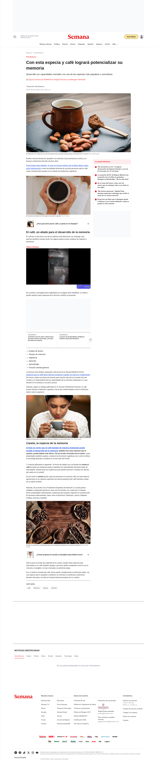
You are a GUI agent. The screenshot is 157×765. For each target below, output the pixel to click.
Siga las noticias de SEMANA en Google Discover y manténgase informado (56, 79)
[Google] (15, 752)
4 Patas (43, 724)
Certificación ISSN (80, 720)
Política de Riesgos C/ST (82, 712)
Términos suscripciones (82, 708)
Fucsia (43, 720)
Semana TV (45, 704)
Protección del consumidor (107, 700)
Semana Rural (62, 712)
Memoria (37, 588)
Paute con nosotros (129, 716)
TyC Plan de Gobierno (81, 724)
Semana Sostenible (63, 724)
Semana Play (45, 700)
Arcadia (43, 712)
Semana (29, 53)
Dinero (43, 708)
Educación (60, 700)
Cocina (59, 716)
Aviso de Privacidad (22, 757)
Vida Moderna (38, 53)
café (28, 588)
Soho (43, 716)
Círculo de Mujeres (63, 720)
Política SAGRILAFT (80, 716)
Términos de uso (79, 700)
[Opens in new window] (20, 752)
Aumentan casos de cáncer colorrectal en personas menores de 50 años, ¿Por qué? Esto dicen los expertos (41, 338)
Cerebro (54, 588)
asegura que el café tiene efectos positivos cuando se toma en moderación (58, 375)
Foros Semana (62, 704)
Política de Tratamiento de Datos (85, 704)
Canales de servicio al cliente (133, 709)
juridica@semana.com (105, 713)
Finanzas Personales (64, 708)
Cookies (125, 720)
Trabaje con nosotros (130, 712)
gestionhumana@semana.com (108, 721)
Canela (45, 588)
